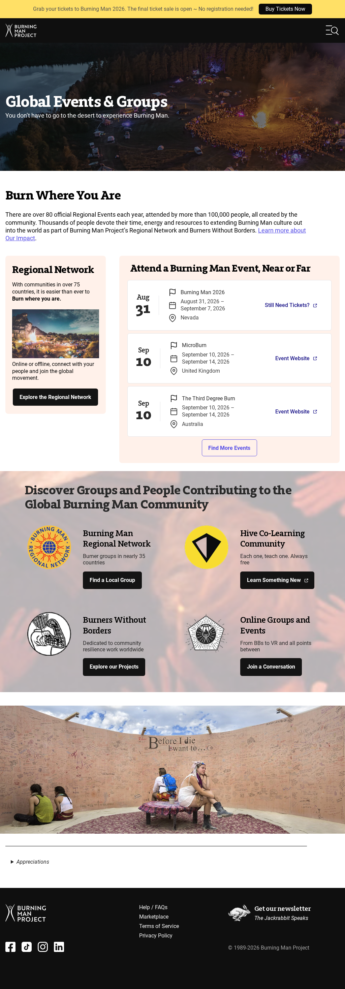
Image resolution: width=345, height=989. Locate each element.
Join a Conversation (271, 666)
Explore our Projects (114, 666)
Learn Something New (274, 580)
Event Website (292, 358)
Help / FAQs (153, 907)
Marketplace (153, 917)
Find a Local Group (112, 580)
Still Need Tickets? (287, 305)
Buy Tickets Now (285, 9)
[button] (332, 30)
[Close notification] (334, 9)
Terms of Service (159, 926)
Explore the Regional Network (55, 397)
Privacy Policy (155, 935)
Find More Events (229, 448)
